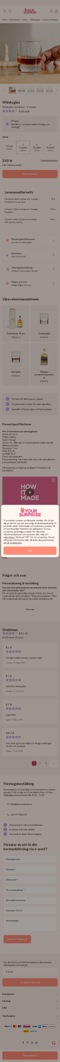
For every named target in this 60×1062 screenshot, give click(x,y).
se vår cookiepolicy (12, 542)
